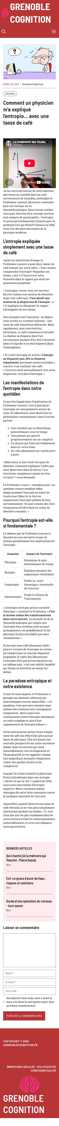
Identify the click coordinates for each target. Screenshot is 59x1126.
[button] (3, 31)
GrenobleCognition (32, 84)
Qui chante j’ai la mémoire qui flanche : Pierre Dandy (26, 858)
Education (10, 93)
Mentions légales (21, 1066)
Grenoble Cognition (30, 13)
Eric (8, 864)
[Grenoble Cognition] (5, 12)
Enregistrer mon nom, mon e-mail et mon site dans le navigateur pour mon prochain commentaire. (30, 1001)
